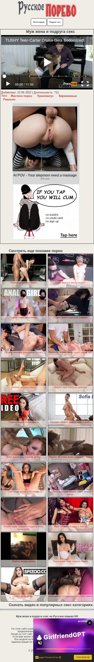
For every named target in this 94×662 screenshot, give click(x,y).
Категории (38, 22)
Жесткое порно (21, 96)
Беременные (68, 96)
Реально (9, 99)
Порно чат (55, 22)
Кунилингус (45, 96)
